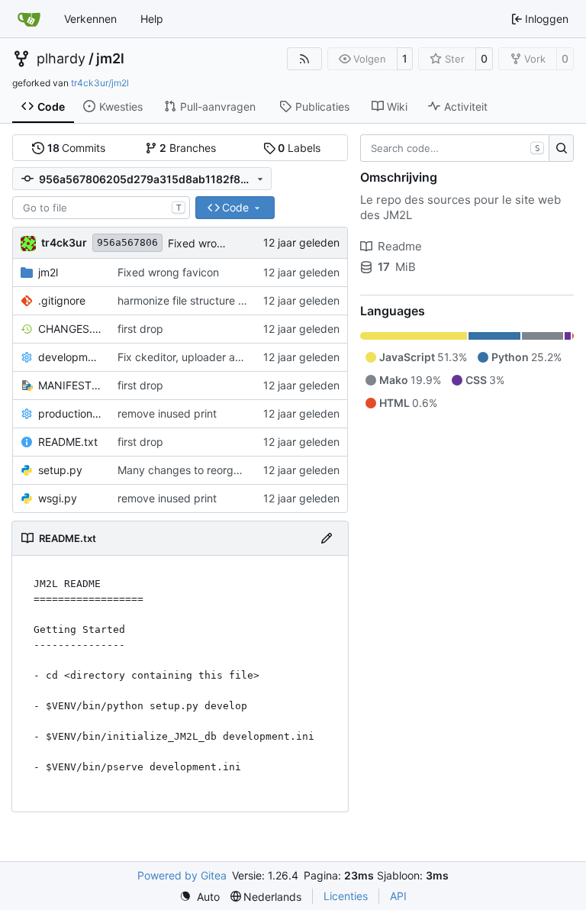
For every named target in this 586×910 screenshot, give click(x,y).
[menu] (199, 896)
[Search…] (561, 148)
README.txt (68, 441)
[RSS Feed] (304, 58)
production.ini (70, 413)
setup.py (60, 469)
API (398, 895)
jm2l (110, 58)
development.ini (70, 356)
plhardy (61, 58)
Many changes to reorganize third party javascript (243, 469)
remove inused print (167, 413)
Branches (187, 147)
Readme (400, 246)
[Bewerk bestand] (326, 538)
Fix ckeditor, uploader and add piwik (209, 356)
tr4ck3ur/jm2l (100, 83)
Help (151, 18)
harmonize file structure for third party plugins (232, 300)
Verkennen (90, 18)
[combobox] (101, 207)
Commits (76, 147)
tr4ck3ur (64, 242)
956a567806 (127, 242)
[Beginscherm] (29, 19)
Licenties (346, 895)
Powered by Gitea (182, 875)
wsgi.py (57, 498)
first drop (140, 328)
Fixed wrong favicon (218, 243)
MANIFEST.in (70, 385)
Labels (299, 147)
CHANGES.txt (70, 328)
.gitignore (61, 300)
